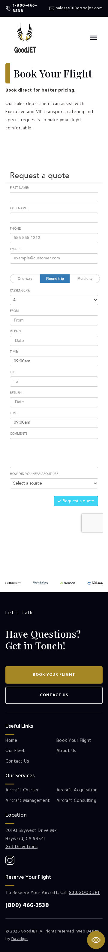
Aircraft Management (27, 801)
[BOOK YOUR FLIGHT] (96, 940)
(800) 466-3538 (27, 905)
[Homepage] (25, 38)
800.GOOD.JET (84, 892)
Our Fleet (15, 751)
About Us (66, 751)
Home (11, 741)
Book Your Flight (54, 674)
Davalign (19, 938)
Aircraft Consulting (76, 801)
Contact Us (54, 695)
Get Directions (21, 847)
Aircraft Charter (22, 790)
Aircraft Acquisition (77, 790)
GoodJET (29, 931)
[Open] (93, 38)
